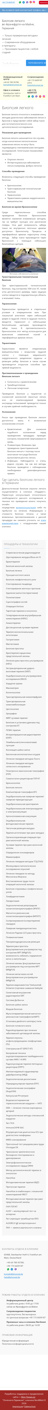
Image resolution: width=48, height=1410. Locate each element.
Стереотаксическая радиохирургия (23, 552)
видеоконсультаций (26, 507)
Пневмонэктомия (14, 937)
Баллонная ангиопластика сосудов (23, 754)
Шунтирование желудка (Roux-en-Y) (23, 557)
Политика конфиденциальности (18, 1343)
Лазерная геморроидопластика (21, 928)
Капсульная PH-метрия (17, 1095)
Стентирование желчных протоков (23, 588)
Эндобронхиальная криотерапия (22, 804)
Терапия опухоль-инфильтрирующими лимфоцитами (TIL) (24, 1040)
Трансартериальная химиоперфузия (24, 697)
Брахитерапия (13, 561)
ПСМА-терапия (13, 730)
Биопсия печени (14, 570)
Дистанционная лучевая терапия (22, 627)
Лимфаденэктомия (15, 896)
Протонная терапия (15, 1186)
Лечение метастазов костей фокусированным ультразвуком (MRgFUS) (22, 977)
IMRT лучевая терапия (16, 718)
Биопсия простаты (15, 648)
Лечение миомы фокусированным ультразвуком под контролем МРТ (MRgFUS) (23, 966)
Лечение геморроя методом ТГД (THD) (24, 861)
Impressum (18, 1406)
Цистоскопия (12, 709)
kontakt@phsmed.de (12, 84)
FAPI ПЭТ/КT (11, 1206)
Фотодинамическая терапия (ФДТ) (22, 1182)
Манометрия (12, 688)
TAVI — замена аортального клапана (23, 1227)
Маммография (13, 857)
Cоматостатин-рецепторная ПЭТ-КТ (23, 778)
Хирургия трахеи (14, 683)
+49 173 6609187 (8, 2)
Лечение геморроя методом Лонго (23, 758)
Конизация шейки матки (18, 749)
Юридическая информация (15, 1340)
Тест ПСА (10, 1123)
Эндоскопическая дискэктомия (21, 1079)
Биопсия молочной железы (19, 566)
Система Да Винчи (15, 1000)
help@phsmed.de (35, 85)
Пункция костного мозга (18, 575)
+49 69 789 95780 (15, 1262)
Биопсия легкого (14, 787)
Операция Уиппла (14, 606)
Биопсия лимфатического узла (21, 579)
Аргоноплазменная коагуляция (21, 816)
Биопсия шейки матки (17, 1004)
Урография (11, 713)
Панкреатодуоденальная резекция (23, 941)
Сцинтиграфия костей (16, 602)
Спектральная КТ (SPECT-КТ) (19, 1048)
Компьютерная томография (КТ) (21, 792)
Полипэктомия (13, 597)
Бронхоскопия (13, 783)
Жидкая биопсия (14, 1009)
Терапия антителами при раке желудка (25, 832)
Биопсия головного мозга (18, 1025)
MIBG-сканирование (16, 1139)
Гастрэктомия (12, 639)
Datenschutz (30, 1406)
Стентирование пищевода (19, 584)
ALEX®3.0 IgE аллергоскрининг (21, 1223)
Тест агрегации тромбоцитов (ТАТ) (22, 1218)
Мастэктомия (12, 644)
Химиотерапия (13, 623)
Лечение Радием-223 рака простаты (23, 932)
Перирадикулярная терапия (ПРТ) (22, 1083)
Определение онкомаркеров (20, 852)
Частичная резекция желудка (20, 828)
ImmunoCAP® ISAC (15, 1127)
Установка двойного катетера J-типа (23, 1021)
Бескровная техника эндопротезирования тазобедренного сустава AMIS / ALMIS (24, 1056)
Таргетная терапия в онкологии (21, 611)
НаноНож (10, 1178)
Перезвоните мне (37, 63)
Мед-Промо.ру (28, 1397)
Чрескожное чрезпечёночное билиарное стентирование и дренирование (20, 1154)
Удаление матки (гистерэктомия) (22, 593)
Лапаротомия (12, 901)
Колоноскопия (13, 692)
